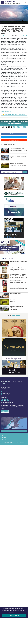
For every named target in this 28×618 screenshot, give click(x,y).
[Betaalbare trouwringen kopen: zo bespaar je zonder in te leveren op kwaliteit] (4, 270)
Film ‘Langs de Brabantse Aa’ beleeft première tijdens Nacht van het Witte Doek (18, 289)
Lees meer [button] (11, 612)
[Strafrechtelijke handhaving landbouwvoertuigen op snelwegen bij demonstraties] (4, 308)
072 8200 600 (6, 391)
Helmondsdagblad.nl (10, 2)
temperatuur (8, 111)
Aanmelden (5, 411)
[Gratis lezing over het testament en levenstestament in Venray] (4, 264)
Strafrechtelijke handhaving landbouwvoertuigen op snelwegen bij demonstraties (18, 308)
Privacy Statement (5, 439)
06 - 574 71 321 (19, 127)
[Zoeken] (25, 172)
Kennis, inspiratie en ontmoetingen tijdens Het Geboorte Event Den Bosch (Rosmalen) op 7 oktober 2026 (18, 276)
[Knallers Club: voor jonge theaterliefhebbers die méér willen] (4, 283)
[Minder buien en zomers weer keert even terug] (4, 302)
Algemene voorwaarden (6, 435)
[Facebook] (2, 400)
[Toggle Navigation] (25, 3)
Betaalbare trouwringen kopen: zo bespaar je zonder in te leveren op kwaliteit (18, 269)
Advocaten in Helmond (15, 293)
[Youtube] (5, 400)
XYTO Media (24, 35)
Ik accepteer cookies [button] (14, 615)
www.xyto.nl (6, 394)
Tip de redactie (15, 140)
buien (3, 111)
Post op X (14, 137)
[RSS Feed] (7, 400)
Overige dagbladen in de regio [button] (8, 430)
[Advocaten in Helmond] (4, 296)
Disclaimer (3, 437)
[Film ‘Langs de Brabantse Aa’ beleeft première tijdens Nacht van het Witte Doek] (4, 289)
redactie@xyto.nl (6, 393)
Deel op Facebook (15, 134)
